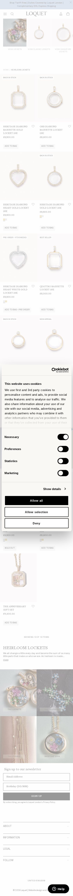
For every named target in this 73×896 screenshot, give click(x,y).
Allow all (36, 500)
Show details (52, 488)
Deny (36, 523)
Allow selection (36, 511)
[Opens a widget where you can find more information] (58, 889)
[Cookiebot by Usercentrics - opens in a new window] (52, 370)
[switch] (63, 449)
